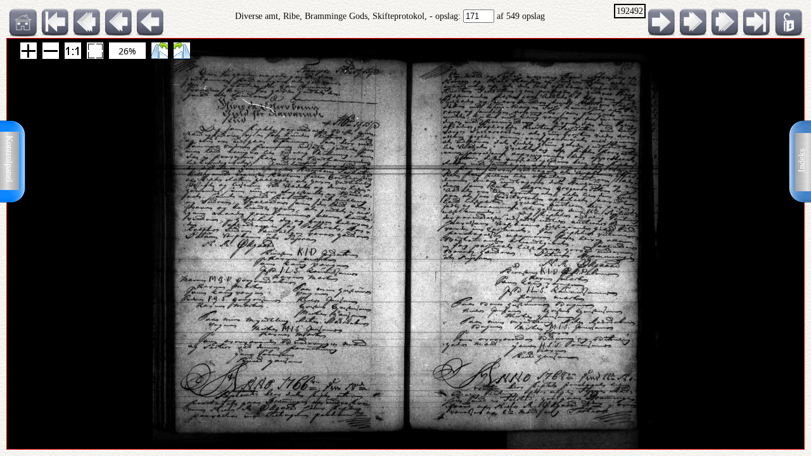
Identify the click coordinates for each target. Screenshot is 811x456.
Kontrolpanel (9, 159)
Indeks (802, 160)
